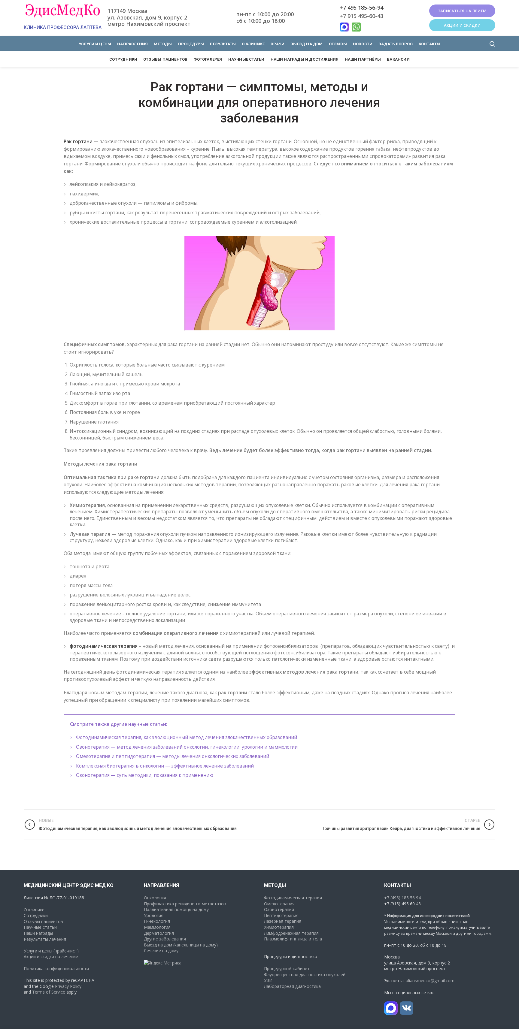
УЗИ (268, 980)
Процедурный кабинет (287, 968)
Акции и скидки (462, 25)
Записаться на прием (462, 11)
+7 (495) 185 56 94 (402, 898)
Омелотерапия (279, 904)
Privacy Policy (68, 986)
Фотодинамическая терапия (293, 898)
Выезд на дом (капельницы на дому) (181, 945)
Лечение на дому (161, 950)
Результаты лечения (45, 939)
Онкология (155, 898)
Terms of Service (48, 992)
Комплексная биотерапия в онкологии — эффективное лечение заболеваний (165, 766)
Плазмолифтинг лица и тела (293, 939)
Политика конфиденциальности (56, 968)
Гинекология (157, 921)
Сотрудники (36, 915)
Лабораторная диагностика (292, 986)
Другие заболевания (165, 939)
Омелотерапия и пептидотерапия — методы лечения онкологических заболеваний (172, 756)
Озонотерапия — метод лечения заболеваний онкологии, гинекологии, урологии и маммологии (187, 747)
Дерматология (159, 933)
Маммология (157, 927)
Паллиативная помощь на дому (176, 909)
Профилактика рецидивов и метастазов (185, 904)
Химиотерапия (279, 927)
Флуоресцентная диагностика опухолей (304, 974)
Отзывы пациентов (43, 921)
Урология (153, 915)
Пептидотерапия (281, 915)
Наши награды (38, 933)
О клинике (34, 910)
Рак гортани (78, 141)
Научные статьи (40, 927)
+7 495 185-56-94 (361, 7)
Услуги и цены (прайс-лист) (51, 951)
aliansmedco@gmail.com (430, 980)
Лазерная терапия (282, 921)
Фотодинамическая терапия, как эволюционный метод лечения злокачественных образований (186, 737)
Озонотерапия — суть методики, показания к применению (144, 775)
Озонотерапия (279, 909)
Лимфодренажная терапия (291, 933)
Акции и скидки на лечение (51, 956)
